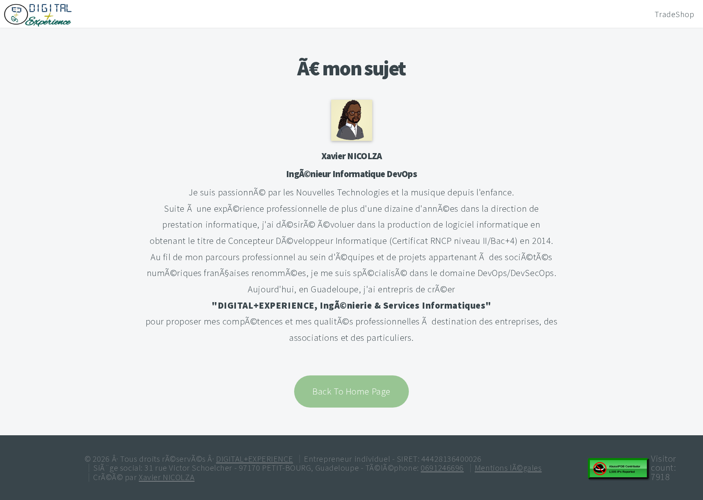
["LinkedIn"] (362, 365)
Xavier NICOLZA (351, 156)
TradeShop (674, 14)
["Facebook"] (341, 365)
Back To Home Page (351, 391)
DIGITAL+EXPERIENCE (254, 459)
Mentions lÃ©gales (508, 468)
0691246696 (442, 468)
